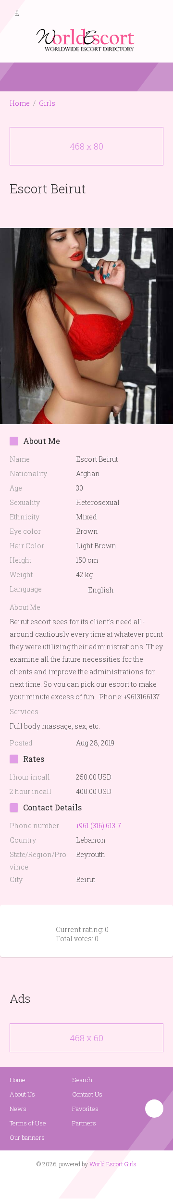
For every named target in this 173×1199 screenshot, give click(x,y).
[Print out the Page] (77, 211)
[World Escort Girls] (86, 39)
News (18, 1108)
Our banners (27, 1137)
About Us (22, 1094)
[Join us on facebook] (83, 1182)
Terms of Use (28, 1123)
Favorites (85, 1108)
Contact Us (87, 1094)
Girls (47, 103)
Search (82, 1079)
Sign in (157, 14)
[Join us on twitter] (103, 1182)
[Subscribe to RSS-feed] (66, 1182)
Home (20, 103)
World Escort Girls (112, 1164)
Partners (84, 1123)
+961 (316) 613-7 (98, 825)
